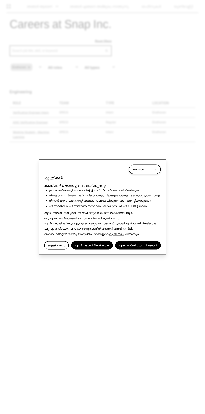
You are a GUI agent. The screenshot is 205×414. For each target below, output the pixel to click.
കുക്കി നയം (116, 234)
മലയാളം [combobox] (138, 169)
